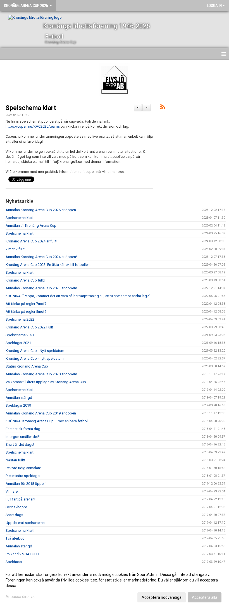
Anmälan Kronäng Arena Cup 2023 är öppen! (41, 288)
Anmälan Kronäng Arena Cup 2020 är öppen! (41, 374)
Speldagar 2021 (18, 343)
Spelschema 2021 (20, 335)
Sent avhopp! (16, 507)
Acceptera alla (204, 597)
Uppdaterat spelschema (25, 523)
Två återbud (15, 538)
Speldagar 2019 (18, 405)
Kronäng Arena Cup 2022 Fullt (29, 327)
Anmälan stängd (19, 397)
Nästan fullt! (15, 460)
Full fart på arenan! (20, 499)
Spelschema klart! (20, 530)
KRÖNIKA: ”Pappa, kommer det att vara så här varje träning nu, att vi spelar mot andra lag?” (78, 296)
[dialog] (114, 585)
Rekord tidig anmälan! (23, 468)
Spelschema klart (31, 108)
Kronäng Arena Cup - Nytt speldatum (35, 351)
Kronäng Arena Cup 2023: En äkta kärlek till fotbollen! (48, 265)
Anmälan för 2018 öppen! (26, 483)
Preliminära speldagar (23, 476)
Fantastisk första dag (23, 429)
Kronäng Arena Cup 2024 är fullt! (31, 241)
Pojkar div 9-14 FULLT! (23, 554)
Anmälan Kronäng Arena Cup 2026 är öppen (41, 210)
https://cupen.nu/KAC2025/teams (33, 126)
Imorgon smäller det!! (23, 437)
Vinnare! (12, 491)
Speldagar (14, 562)
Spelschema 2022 (20, 319)
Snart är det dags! (20, 444)
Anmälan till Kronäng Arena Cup (31, 225)
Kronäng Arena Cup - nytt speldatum (35, 358)
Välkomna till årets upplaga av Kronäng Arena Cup (46, 382)
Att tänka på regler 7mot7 (26, 304)
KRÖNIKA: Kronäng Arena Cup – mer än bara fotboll (47, 421)
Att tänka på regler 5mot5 (26, 311)
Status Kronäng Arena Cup (27, 366)
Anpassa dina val (20, 596)
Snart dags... (16, 515)
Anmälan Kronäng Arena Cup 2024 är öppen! (41, 257)
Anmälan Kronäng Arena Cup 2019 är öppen (41, 413)
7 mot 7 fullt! (15, 249)
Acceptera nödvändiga (162, 597)
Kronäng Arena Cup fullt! (25, 280)
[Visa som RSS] (162, 108)
